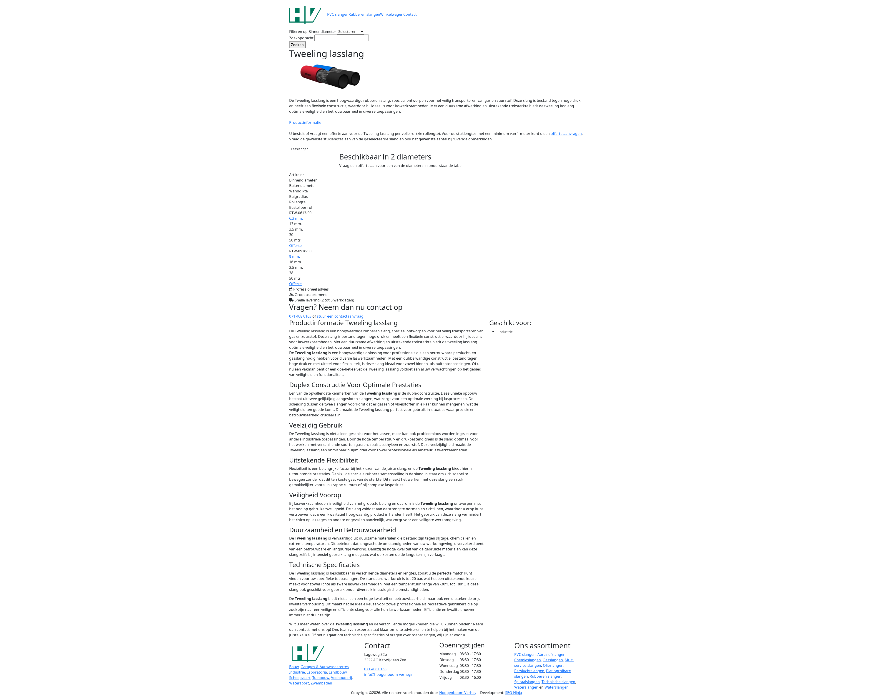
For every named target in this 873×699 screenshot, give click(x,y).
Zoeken (297, 44)
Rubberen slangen (364, 14)
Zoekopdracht (301, 37)
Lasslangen (300, 149)
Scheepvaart (300, 677)
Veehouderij (341, 677)
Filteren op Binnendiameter (312, 31)
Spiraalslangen (527, 681)
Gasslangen (553, 659)
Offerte (295, 245)
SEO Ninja (513, 692)
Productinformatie (305, 122)
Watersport (299, 683)
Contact (410, 14)
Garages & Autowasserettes (325, 666)
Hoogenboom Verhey (457, 692)
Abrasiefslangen (551, 654)
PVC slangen (338, 14)
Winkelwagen (391, 14)
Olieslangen (553, 665)
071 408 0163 (300, 316)
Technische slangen (558, 681)
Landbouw (338, 672)
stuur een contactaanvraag (340, 316)
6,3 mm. (296, 218)
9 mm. (294, 256)
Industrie (506, 332)
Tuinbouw (320, 677)
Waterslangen (526, 687)
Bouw (294, 666)
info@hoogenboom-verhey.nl (389, 674)
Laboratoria (317, 672)
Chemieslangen (527, 659)
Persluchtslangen (529, 670)
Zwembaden (321, 683)
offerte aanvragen (566, 133)
